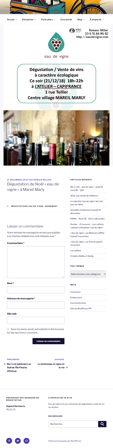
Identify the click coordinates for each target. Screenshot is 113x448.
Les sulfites (75, 250)
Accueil (10, 19)
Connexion (75, 292)
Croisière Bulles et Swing (81, 256)
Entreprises (27, 19)
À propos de (95, 19)
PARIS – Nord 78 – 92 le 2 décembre (87, 218)
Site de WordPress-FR (80, 308)
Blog (80, 19)
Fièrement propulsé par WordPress (64, 441)
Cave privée (66, 19)
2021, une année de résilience (84, 195)
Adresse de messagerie (21, 298)
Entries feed (76, 297)
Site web (12, 313)
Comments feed (78, 303)
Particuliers (47, 19)
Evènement (51, 206)
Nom (10, 283)
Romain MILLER (42, 180)
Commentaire (15, 243)
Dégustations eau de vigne (27, 206)
